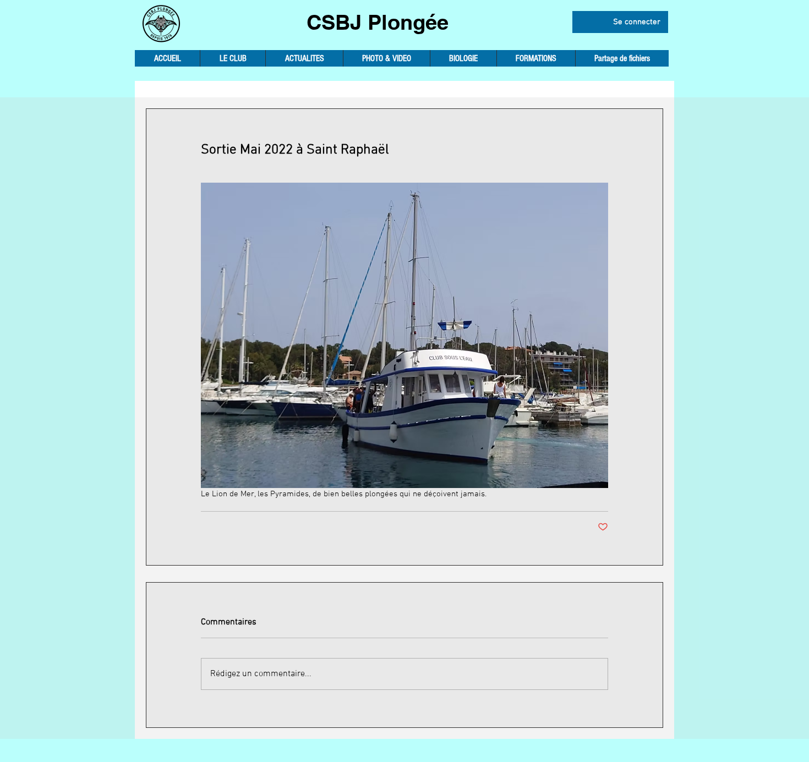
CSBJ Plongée (378, 22)
